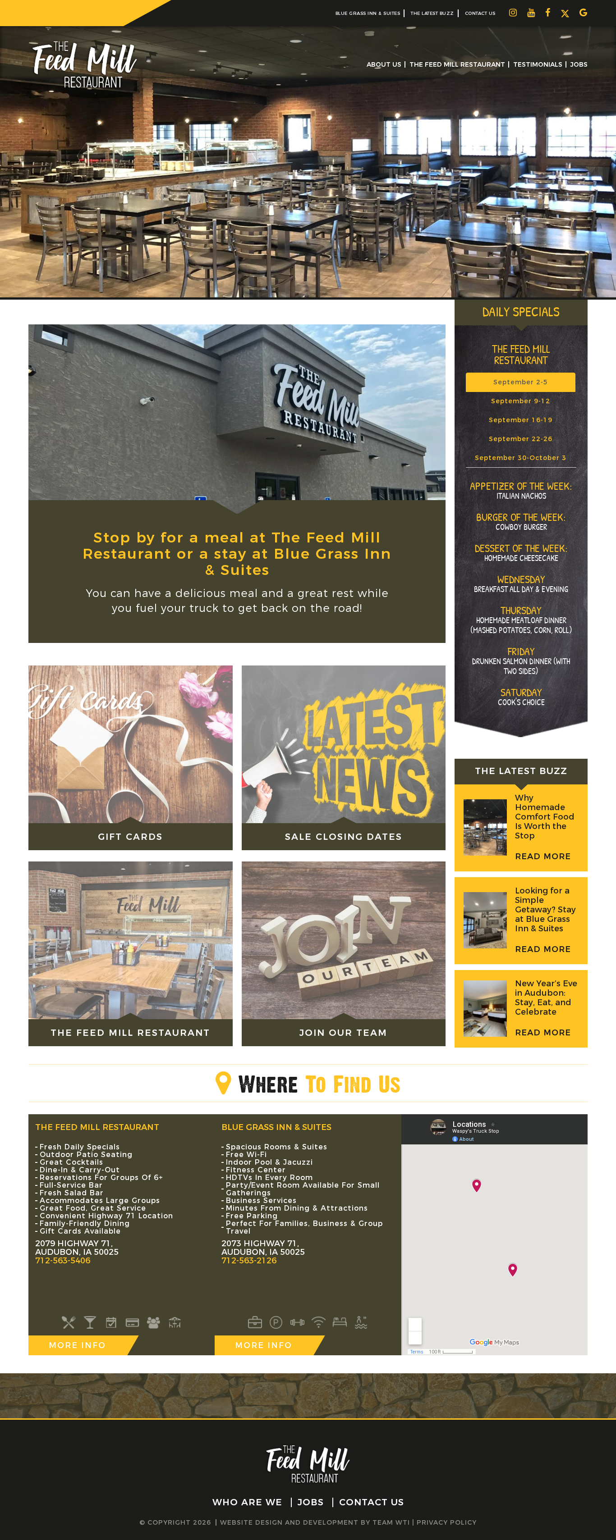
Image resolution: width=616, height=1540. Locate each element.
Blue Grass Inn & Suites (368, 13)
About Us (384, 64)
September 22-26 (520, 439)
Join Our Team (343, 1032)
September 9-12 (520, 401)
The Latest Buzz (432, 13)
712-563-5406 (62, 1261)
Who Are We (247, 1502)
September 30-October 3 (520, 458)
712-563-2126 (248, 1261)
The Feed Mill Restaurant (457, 64)
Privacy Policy (447, 1522)
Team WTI (391, 1522)
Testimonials (537, 64)
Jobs (579, 64)
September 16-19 (520, 420)
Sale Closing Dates (343, 836)
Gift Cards (130, 836)
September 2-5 (520, 382)
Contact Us (480, 13)
